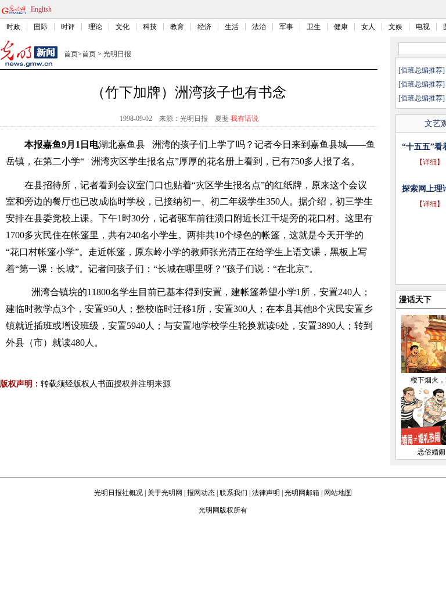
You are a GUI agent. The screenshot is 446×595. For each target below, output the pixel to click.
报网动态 (201, 493)
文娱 (395, 27)
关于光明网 (165, 493)
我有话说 (244, 118)
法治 (259, 27)
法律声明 (266, 493)
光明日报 (117, 54)
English (41, 9)
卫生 (314, 27)
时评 (68, 27)
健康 (341, 27)
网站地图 (338, 493)
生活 (232, 27)
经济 (204, 27)
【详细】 (430, 162)
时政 (13, 27)
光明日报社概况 (118, 493)
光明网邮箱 (302, 493)
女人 (368, 27)
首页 (71, 54)
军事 (286, 27)
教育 (177, 27)
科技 (150, 27)
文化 (123, 27)
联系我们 (233, 493)
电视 (423, 27)
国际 (41, 27)
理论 (95, 27)
